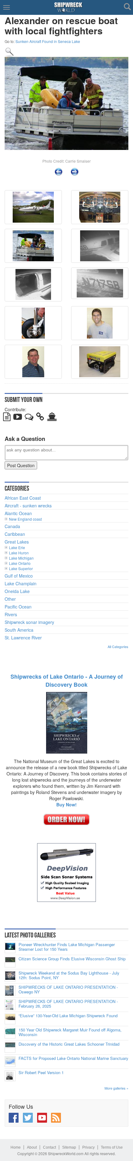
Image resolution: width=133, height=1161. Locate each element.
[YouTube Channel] (42, 1118)
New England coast (25, 519)
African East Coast (23, 498)
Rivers (11, 614)
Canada (12, 526)
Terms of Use (112, 1147)
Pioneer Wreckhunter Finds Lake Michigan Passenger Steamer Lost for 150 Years (67, 946)
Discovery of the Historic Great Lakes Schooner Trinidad (69, 1044)
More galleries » (116, 1088)
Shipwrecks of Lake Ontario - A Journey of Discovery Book (67, 680)
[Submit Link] (40, 418)
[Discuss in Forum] (29, 418)
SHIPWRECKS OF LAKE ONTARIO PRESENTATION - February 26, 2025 (68, 1003)
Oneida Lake (17, 591)
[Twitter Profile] (28, 1118)
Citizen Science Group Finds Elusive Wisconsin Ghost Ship (72, 959)
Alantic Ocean (18, 513)
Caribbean (15, 534)
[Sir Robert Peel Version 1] (10, 1075)
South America (19, 630)
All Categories (118, 646)
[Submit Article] (7, 418)
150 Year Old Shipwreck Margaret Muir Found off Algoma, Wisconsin (70, 1032)
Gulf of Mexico (19, 576)
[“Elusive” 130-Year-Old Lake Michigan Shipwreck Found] (10, 1019)
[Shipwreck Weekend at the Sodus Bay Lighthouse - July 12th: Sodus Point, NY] (10, 976)
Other (10, 599)
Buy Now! (66, 804)
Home (16, 1147)
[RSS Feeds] (56, 1118)
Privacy (88, 1147)
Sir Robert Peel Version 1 (41, 1072)
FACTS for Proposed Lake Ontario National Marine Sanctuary (73, 1058)
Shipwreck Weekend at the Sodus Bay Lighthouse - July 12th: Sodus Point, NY (69, 975)
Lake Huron (19, 552)
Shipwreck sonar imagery (29, 622)
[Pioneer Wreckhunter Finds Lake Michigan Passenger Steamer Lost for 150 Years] (10, 947)
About (32, 1147)
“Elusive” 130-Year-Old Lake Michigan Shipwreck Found (68, 1016)
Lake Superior (21, 568)
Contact (49, 1147)
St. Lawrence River (23, 637)
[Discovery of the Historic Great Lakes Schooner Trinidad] (10, 1047)
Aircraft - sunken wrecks (28, 505)
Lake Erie (17, 547)
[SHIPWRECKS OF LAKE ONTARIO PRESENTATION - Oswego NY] (10, 990)
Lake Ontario (20, 563)
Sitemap (69, 1147)
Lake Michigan (21, 558)
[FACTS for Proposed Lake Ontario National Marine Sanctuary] (10, 1061)
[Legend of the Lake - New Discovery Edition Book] (66, 722)
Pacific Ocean (18, 607)
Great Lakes (17, 542)
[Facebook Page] (14, 1118)
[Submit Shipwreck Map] (52, 418)
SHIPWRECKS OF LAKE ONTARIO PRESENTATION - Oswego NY (68, 989)
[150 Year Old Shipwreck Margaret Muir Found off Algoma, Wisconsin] (10, 1033)
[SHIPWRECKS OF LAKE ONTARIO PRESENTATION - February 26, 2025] (10, 1004)
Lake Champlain (20, 583)
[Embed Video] (17, 418)
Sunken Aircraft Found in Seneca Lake (47, 41)
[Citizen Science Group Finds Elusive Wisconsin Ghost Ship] (10, 962)
